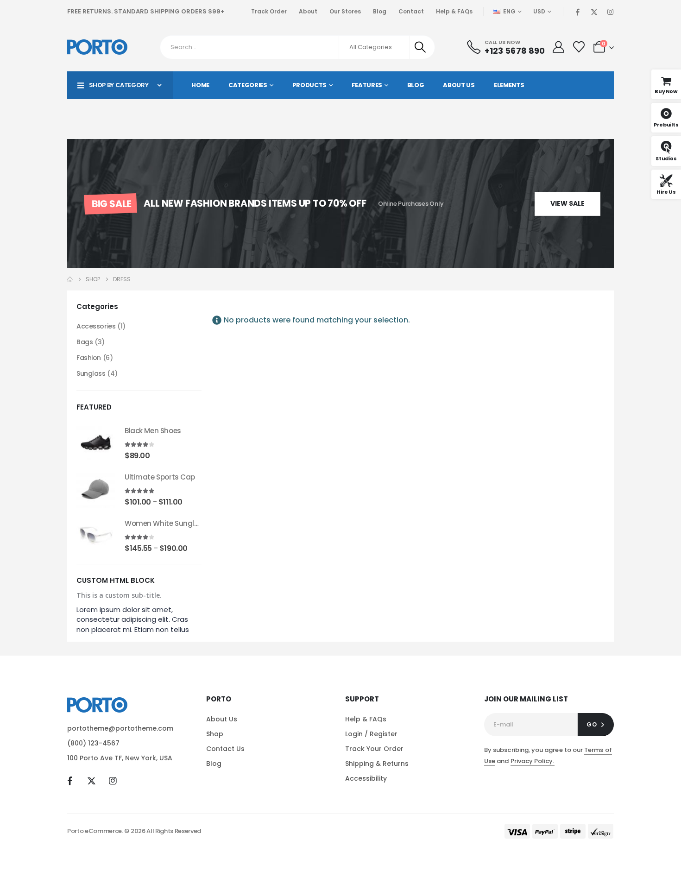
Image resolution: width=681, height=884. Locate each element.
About (308, 11)
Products (309, 85)
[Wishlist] (579, 47)
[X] (594, 12)
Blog (379, 11)
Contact (411, 11)
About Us (458, 85)
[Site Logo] (97, 47)
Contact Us (225, 748)
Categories (247, 85)
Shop (214, 734)
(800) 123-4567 (93, 743)
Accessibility (366, 778)
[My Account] (558, 47)
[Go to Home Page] (70, 279)
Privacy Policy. (533, 761)
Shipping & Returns (377, 763)
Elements (509, 85)
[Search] (421, 47)
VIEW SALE (567, 203)
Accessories (95, 326)
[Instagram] (610, 12)
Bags (84, 342)
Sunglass (91, 373)
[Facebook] (578, 12)
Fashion (88, 357)
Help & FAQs (454, 11)
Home (200, 85)
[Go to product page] (95, 442)
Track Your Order (374, 748)
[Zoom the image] (97, 703)
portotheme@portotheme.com (120, 728)
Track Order (269, 11)
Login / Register (371, 734)
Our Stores (345, 11)
